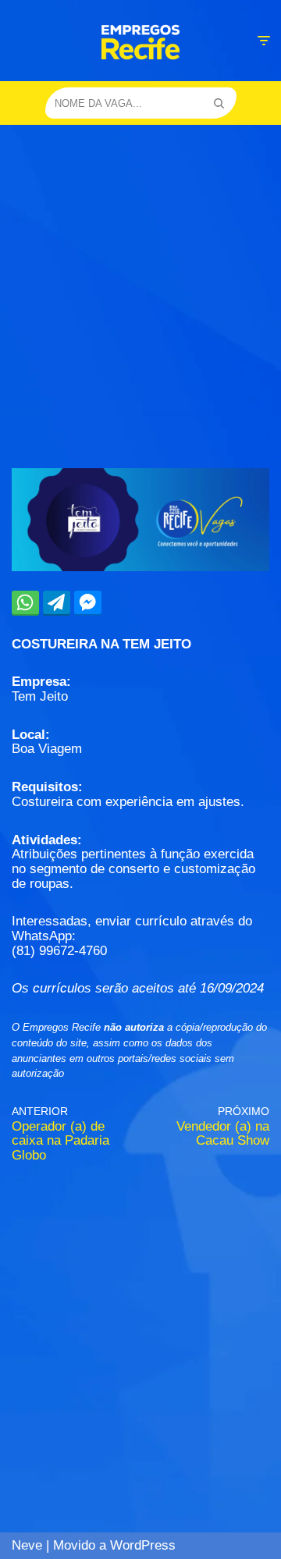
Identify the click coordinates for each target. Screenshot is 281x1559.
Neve (27, 1545)
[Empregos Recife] (140, 42)
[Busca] (219, 103)
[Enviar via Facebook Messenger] (87, 602)
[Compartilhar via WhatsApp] (25, 602)
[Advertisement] (140, 273)
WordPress (143, 1545)
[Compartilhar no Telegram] (56, 602)
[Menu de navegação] (263, 40)
